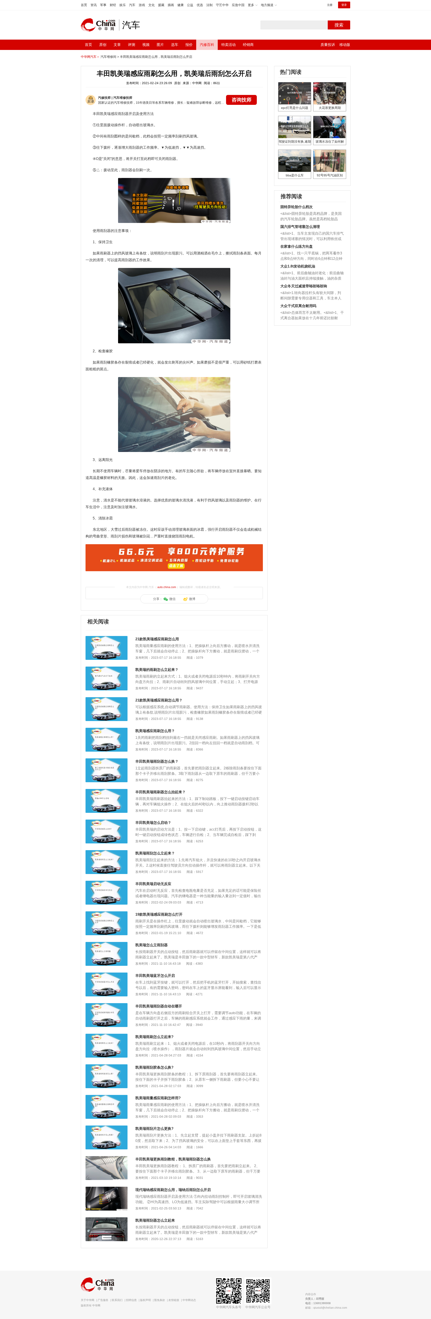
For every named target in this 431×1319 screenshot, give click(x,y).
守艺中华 (222, 5)
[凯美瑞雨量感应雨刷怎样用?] (107, 1097)
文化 (151, 5)
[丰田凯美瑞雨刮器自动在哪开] (107, 1005)
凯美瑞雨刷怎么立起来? (154, 1037)
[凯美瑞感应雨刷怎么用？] (107, 730)
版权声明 (145, 1300)
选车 (174, 45)
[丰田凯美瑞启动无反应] (107, 883)
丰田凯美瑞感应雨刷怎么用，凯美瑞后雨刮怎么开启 (156, 56)
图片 (160, 45)
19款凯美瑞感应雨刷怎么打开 (159, 914)
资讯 (93, 5)
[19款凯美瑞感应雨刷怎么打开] (107, 913)
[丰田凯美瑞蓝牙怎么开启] (107, 975)
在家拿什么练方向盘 (296, 246)
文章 (117, 45)
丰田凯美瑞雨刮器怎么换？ (156, 761)
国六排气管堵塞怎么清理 (300, 227)
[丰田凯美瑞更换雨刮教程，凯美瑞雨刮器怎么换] (107, 1158)
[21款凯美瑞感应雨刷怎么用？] (107, 699)
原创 (102, 45)
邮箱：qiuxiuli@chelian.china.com (326, 1307)
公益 (190, 5)
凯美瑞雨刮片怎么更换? (154, 1128)
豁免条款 (159, 1300)
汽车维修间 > (110, 56)
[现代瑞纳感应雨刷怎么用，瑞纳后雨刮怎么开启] (107, 1189)
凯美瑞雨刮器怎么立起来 (155, 1220)
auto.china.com (166, 587)
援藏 (161, 5)
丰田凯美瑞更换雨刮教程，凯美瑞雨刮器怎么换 (173, 1159)
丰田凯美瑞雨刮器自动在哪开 (158, 1006)
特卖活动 (228, 45)
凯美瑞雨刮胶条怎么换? (154, 1067)
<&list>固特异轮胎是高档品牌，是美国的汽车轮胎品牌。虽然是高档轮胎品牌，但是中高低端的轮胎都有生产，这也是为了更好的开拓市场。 (311, 217)
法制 (209, 5)
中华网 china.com (100, 25)
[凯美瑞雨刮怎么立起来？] (107, 852)
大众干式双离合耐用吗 (298, 306)
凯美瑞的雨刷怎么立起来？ (156, 670)
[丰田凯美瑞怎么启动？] (107, 822)
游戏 (142, 5)
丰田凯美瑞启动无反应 (153, 884)
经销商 (248, 45)
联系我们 (117, 1300)
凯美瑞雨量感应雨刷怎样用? (158, 1098)
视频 (146, 45)
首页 (84, 5)
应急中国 (238, 5)
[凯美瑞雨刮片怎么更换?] (107, 1128)
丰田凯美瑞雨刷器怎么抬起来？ (160, 792)
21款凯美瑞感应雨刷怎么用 (157, 639)
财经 (113, 5)
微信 (172, 599)
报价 (189, 45)
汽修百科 (207, 45)
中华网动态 (189, 1300)
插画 (171, 5)
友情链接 (173, 1300)
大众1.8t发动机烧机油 (297, 266)
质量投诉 (328, 45)
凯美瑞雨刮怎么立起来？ (155, 853)
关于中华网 (87, 1300)
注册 (329, 5)
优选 (200, 5)
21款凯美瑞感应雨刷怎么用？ (159, 700)
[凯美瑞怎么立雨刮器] (107, 944)
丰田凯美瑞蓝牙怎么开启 (155, 975)
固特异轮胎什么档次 (296, 207)
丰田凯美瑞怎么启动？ (153, 823)
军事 (103, 5)
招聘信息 (131, 1300)
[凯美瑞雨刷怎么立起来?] (107, 1036)
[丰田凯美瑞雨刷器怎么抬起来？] (107, 791)
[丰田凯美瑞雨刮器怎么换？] (107, 760)
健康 (180, 5)
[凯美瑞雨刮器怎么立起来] (107, 1219)
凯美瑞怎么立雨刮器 (151, 945)
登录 (344, 5)
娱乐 (122, 5)
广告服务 (103, 1300)
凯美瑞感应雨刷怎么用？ (155, 731)
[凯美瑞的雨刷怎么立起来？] (107, 669)
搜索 (338, 24)
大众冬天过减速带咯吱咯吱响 (303, 286)
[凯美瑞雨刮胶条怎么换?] (107, 1066)
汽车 (132, 5)
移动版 (344, 45)
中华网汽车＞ (90, 56)
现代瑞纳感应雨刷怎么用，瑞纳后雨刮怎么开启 (173, 1190)
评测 (131, 45)
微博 (192, 599)
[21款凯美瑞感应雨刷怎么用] (107, 638)
